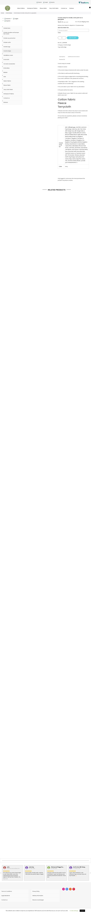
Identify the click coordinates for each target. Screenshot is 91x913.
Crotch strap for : (63, 27)
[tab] (62, 56)
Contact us (64, 8)
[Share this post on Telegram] (80, 52)
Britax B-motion (81, 132)
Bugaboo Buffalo (77, 142)
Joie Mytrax (68, 149)
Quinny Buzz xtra (79, 157)
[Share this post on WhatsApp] (77, 52)
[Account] (86, 8)
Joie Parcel (77, 147)
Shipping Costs (85, 21)
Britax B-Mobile (69, 134)
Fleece (62, 103)
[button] (90, 873)
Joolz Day (81, 149)
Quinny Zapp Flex (76, 159)
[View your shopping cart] (89, 8)
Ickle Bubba (75, 145)
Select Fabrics (21, 8)
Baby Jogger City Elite (71, 132)
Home (2, 13)
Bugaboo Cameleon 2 (78, 138)
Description (62, 56)
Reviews (71, 8)
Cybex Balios (81, 144)
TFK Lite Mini (71, 155)
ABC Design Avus (69, 131)
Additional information (74, 56)
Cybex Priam (68, 145)
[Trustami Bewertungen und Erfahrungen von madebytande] (84, 2)
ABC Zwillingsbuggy (70, 127)
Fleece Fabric (43, 8)
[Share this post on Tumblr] (74, 52)
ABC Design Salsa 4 (80, 131)
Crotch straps (9, 13)
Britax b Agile (77, 134)
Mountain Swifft (72, 151)
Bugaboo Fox (80, 140)
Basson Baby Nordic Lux (71, 136)
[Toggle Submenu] (19, 28)
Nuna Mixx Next (81, 151)
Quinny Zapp (68, 159)
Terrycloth (64, 106)
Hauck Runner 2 (73, 144)
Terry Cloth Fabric (53, 8)
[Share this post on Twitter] (69, 52)
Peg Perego (68, 129)
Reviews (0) (62, 59)
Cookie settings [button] (74, 910)
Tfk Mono (77, 155)
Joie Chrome (75, 149)
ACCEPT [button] (82, 910)
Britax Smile (84, 134)
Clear (59, 32)
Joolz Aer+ (84, 127)
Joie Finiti (78, 127)
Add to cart (72, 37)
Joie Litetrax (84, 147)
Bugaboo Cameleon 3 (71, 140)
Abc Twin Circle (82, 129)
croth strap (63, 47)
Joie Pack (71, 147)
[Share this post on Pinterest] (71, 52)
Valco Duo (74, 129)
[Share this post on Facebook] (66, 52)
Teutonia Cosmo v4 (70, 153)
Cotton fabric (67, 99)
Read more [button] (5, 878)
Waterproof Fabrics (32, 8)
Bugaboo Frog (69, 142)
